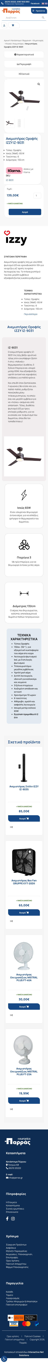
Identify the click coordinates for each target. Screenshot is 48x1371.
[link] (4, 1359)
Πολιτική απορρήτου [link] (14, 1339)
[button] (38, 84)
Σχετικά (25, 73)
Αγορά (25, 212)
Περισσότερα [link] (30, 314)
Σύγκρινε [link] (11, 827)
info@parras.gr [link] (15, 1177)
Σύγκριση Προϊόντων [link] (16, 1244)
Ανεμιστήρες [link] (18, 43)
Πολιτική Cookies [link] (32, 1336)
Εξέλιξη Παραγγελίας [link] (16, 1251)
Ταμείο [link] (9, 1295)
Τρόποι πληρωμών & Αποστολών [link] (21, 1301)
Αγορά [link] (22, 818)
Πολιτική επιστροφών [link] (16, 1304)
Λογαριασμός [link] (12, 1298)
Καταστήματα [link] (13, 1205)
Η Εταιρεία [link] (11, 1202)
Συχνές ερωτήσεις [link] (15, 1208)
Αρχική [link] (7, 40)
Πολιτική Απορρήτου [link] (16, 1263)
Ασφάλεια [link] (11, 1247)
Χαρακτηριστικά (25, 54)
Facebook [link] (35, 3)
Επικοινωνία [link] (12, 1211)
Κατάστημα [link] (16, 40)
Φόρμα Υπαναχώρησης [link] (17, 1267)
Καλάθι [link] (9, 1291)
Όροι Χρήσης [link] (12, 1260)
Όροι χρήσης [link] (13, 1336)
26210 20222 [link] (15, 1168)
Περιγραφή (25, 64)
